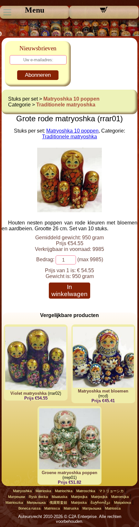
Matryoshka (22, 491)
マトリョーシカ (111, 491)
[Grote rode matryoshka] (69, 210)
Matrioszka (14, 502)
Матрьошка (36, 502)
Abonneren (38, 75)
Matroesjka (120, 497)
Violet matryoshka (28, 393)
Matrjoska (79, 502)
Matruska (71, 508)
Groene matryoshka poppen (69, 472)
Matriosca (52, 508)
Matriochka (63, 491)
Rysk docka (38, 497)
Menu (34, 10)
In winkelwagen (69, 290)
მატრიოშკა (100, 502)
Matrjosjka (79, 497)
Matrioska (43, 491)
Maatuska (59, 497)
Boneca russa (29, 508)
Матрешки (16, 497)
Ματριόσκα (122, 502)
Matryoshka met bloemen (103, 391)
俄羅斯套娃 (58, 502)
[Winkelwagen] (104, 12)
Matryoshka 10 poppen (71, 99)
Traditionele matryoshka (65, 104)
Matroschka (85, 491)
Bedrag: (45, 259)
